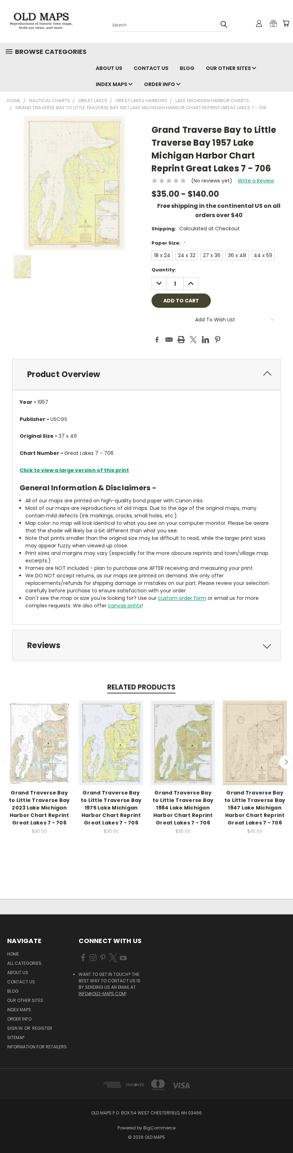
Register (42, 1028)
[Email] (169, 339)
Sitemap (15, 1037)
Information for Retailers (37, 1047)
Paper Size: (168, 243)
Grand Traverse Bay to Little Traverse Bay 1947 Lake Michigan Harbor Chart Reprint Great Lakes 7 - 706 (254, 807)
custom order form (182, 598)
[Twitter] (193, 339)
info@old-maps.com (102, 994)
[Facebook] (156, 339)
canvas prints (124, 605)
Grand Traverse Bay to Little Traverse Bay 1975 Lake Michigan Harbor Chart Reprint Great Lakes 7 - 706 (111, 807)
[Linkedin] (205, 339)
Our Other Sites (229, 68)
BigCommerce (159, 1128)
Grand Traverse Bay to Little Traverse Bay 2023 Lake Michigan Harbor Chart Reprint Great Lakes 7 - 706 (39, 807)
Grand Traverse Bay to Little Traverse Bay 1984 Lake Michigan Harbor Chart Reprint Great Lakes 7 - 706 (183, 807)
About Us (109, 68)
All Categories (24, 963)
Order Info (160, 84)
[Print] (181, 339)
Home (13, 954)
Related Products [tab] (141, 687)
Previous (282, 1130)
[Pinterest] (217, 339)
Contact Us (151, 68)
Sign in (15, 1028)
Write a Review (256, 180)
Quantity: (164, 269)
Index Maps (112, 84)
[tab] (146, 374)
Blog (187, 68)
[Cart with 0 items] (285, 23)
